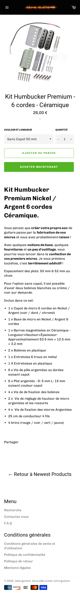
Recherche (12, 510)
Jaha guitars (23, 580)
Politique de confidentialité (24, 555)
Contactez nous (16, 517)
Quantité (61, 129)
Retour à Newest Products (42, 474)
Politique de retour (18, 561)
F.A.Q (8, 523)
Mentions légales (17, 568)
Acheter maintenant (39, 166)
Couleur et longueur (18, 129)
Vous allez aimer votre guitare (51, 580)
